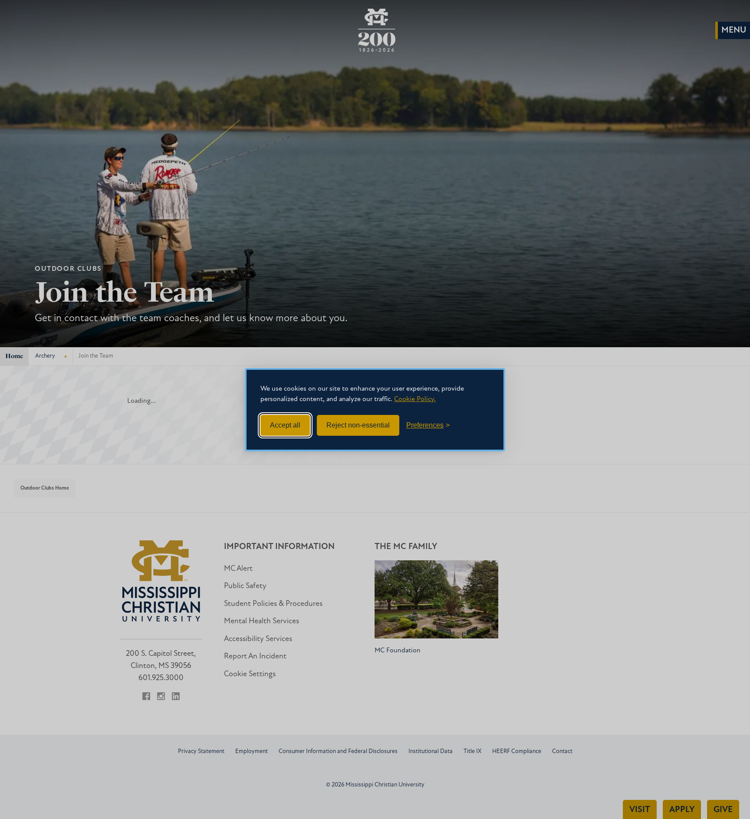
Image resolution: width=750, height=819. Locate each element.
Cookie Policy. (415, 399)
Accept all (285, 425)
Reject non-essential (358, 425)
